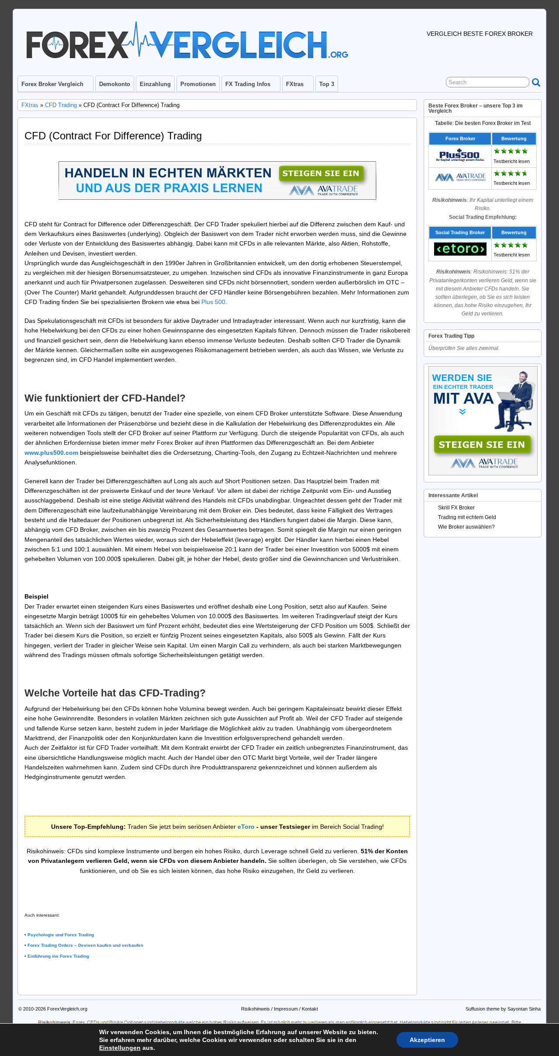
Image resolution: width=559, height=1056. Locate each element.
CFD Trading (61, 105)
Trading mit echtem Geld (467, 517)
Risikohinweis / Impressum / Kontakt (279, 1008)
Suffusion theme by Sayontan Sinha (503, 1008)
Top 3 (326, 84)
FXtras (295, 84)
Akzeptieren (427, 1039)
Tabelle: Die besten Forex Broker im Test (483, 123)
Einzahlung (155, 84)
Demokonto (114, 84)
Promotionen (198, 84)
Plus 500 (213, 301)
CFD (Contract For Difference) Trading (113, 136)
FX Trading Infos (247, 84)
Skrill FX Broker (456, 508)
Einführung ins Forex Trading (58, 956)
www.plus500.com (51, 452)
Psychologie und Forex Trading (61, 934)
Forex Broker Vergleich (52, 84)
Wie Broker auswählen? (466, 527)
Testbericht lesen (511, 161)
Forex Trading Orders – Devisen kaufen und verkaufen (85, 945)
